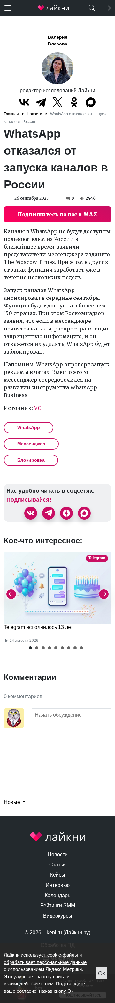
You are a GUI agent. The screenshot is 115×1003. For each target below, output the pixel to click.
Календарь (57, 895)
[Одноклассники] (74, 102)
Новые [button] (12, 802)
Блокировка (31, 460)
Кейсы (57, 875)
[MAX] (90, 102)
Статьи (57, 864)
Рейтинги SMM (57, 905)
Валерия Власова (57, 40)
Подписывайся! (28, 500)
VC (37, 408)
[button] (30, 647)
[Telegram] (41, 102)
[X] (57, 102)
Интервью (58, 885)
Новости (58, 854)
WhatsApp (28, 427)
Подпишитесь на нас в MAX (57, 214)
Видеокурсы (57, 916)
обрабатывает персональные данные (45, 962)
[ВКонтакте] (24, 102)
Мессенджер (31, 443)
